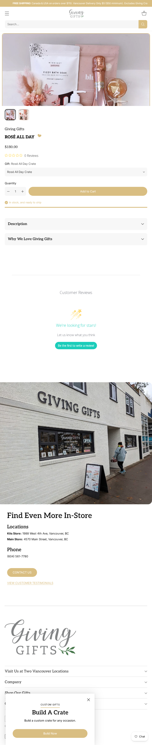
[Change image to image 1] (10, 114)
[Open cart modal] (144, 13)
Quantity (10, 183)
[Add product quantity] (22, 191)
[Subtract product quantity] (8, 191)
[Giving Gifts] (76, 13)
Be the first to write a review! (76, 345)
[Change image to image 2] (23, 114)
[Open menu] (7, 13)
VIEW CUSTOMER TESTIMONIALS (30, 583)
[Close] (88, 699)
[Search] (143, 24)
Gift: (20, 163)
